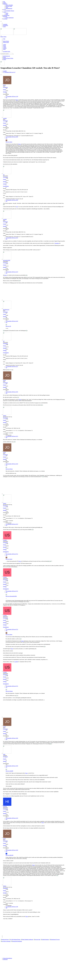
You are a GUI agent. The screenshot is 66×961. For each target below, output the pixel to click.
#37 (6, 767)
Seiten (4, 49)
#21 (6, 97)
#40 (6, 907)
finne (12, 648)
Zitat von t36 (8, 326)
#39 (6, 851)
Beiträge (5, 91)
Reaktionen (5, 87)
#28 (6, 393)
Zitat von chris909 (9, 771)
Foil (17, 206)
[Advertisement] (11, 292)
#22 (6, 137)
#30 (6, 465)
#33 (6, 592)
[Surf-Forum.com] (13, 34)
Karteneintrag (6, 186)
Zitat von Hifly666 (9, 855)
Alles (4, 38)
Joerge (5, 275)
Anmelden (5, 24)
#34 (6, 630)
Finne (17, 99)
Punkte (4, 89)
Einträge (5, 183)
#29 (6, 437)
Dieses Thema (6, 41)
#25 (6, 273)
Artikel (4, 44)
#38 (6, 819)
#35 (6, 687)
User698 (16, 661)
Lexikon (5, 48)
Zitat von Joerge (9, 141)
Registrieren (5, 25)
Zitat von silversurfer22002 (11, 596)
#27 (6, 367)
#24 (6, 238)
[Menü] (1, 21)
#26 (6, 322)
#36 (6, 739)
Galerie (4, 46)
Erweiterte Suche (6, 51)
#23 (6, 201)
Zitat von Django (9, 468)
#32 (6, 555)
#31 (6, 525)
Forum (4, 45)
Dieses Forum (6, 42)
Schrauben (57, 243)
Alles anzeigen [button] (9, 786)
